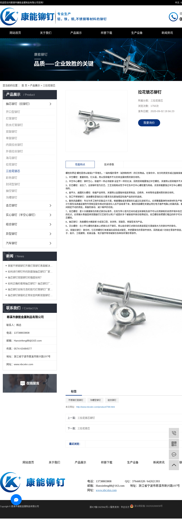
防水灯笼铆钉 (14, 125)
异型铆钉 (11, 233)
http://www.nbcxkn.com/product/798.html (95, 407)
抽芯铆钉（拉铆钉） (18, 103)
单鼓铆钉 (11, 138)
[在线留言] (174, 454)
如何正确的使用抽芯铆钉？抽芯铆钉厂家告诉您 (31, 283)
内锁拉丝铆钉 (14, 144)
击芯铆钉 (11, 205)
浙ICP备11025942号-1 (100, 507)
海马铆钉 (11, 157)
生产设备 (137, 32)
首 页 (24, 85)
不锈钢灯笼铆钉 (75, 400)
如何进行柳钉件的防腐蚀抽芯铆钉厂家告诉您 (31, 271)
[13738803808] (174, 433)
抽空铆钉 (11, 190)
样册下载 (106, 32)
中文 (177, 2)
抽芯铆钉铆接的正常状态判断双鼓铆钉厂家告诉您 (31, 295)
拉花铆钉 (11, 164)
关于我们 (45, 32)
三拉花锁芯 (49, 85)
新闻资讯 (159, 462)
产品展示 (76, 32)
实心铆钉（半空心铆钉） (21, 214)
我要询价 (149, 122)
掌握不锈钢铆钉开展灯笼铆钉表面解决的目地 (31, 265)
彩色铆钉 (11, 177)
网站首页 (15, 32)
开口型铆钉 (13, 111)
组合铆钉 (11, 224)
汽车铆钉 (11, 243)
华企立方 (125, 507)
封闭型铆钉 (13, 184)
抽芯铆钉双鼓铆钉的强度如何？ (25, 277)
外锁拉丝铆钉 (14, 151)
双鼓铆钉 (11, 131)
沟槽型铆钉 (95, 400)
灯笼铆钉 (11, 118)
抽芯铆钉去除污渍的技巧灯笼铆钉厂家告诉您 (31, 289)
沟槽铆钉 (11, 197)
